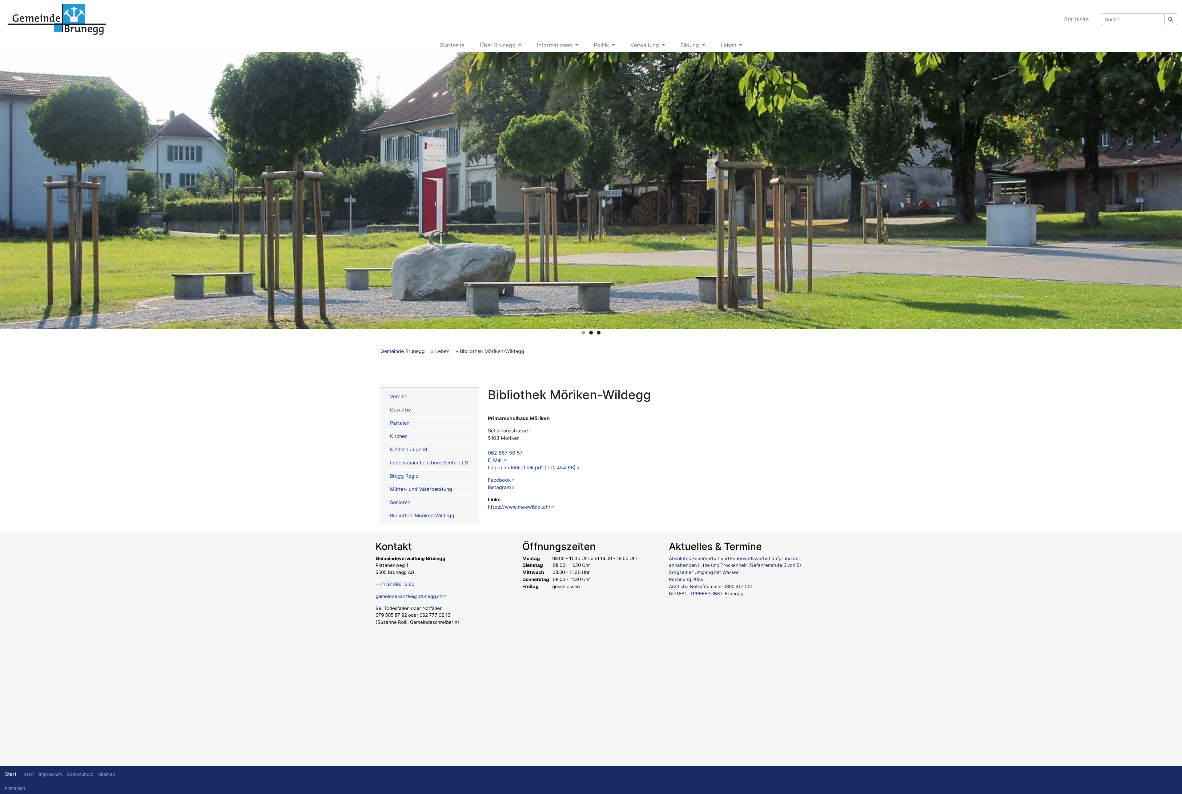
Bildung (690, 45)
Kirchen (399, 436)
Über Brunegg (498, 45)
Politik (602, 45)
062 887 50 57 (505, 453)
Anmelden (14, 788)
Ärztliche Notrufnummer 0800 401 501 (711, 586)
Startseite (1076, 19)
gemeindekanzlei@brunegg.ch (409, 596)
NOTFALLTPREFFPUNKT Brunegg (706, 593)
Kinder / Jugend (408, 449)
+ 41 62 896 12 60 (395, 584)
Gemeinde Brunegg (402, 351)
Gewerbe (400, 410)
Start (11, 774)
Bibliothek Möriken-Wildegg (422, 515)
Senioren (400, 502)
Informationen (555, 45)
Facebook (499, 480)
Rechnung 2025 (686, 579)
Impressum (50, 774)
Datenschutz (80, 774)
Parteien (399, 423)
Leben (729, 45)
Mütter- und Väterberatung (421, 489)
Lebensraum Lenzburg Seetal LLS (429, 462)
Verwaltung (645, 45)
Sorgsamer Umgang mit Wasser (704, 572)
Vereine (398, 396)
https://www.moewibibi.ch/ (519, 507)
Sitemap (106, 774)
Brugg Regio (404, 476)
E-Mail (495, 460)
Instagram (499, 487)
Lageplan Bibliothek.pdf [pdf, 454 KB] (532, 467)
